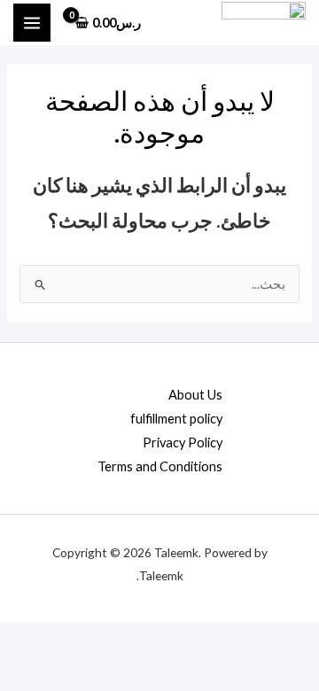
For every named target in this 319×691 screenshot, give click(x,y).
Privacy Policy (182, 442)
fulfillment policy (176, 418)
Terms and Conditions (159, 466)
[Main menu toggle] (32, 22)
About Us (195, 394)
